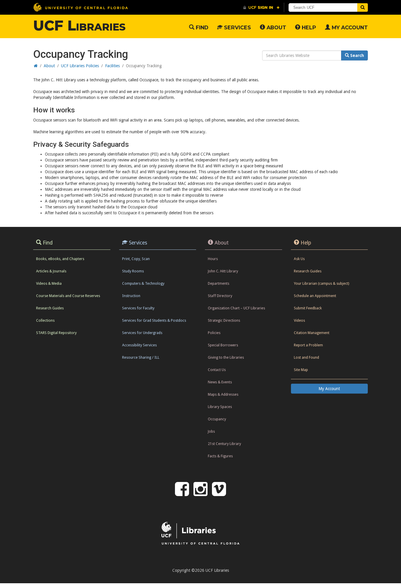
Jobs (211, 431)
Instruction (131, 296)
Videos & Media (49, 283)
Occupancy (217, 419)
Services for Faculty (138, 308)
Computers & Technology (143, 283)
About (275, 27)
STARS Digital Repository (56, 333)
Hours (213, 259)
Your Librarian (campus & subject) (321, 283)
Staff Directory (220, 296)
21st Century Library (224, 443)
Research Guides (50, 308)
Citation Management (311, 333)
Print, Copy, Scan (136, 259)
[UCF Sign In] (261, 8)
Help (308, 27)
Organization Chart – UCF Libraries (236, 308)
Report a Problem (308, 345)
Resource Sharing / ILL (140, 357)
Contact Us (217, 369)
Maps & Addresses (223, 394)
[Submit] (362, 7)
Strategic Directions (224, 320)
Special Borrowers (223, 345)
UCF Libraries (79, 25)
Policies (214, 333)
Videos (299, 320)
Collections (45, 320)
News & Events (220, 382)
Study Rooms (133, 271)
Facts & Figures (220, 456)
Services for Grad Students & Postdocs (154, 320)
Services (237, 27)
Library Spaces (220, 406)
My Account (349, 27)
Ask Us (299, 259)
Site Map (301, 369)
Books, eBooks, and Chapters (60, 259)
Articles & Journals (51, 271)
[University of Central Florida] (80, 7)
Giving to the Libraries (226, 357)
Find (201, 27)
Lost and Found (306, 357)
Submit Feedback (308, 308)
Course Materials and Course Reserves (68, 296)
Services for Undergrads (142, 333)
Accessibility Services (139, 345)
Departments (218, 283)
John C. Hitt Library (223, 271)
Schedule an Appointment (315, 296)
